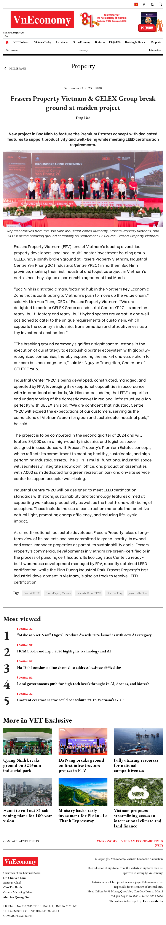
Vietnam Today (42, 42)
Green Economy (82, 42)
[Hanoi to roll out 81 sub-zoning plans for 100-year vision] (27, 791)
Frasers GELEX (32, 593)
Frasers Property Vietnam (58, 593)
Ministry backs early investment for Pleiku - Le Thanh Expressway (83, 816)
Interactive (155, 50)
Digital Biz (115, 42)
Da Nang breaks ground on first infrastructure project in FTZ (81, 765)
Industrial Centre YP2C (89, 593)
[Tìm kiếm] (160, 4)
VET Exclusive (21, 42)
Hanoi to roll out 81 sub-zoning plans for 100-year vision (27, 816)
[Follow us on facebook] (143, 4)
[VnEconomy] (136, 4)
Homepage (17, 68)
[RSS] (152, 4)
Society (84, 50)
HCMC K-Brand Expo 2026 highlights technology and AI (64, 651)
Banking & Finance (136, 42)
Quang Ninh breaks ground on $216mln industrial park (22, 765)
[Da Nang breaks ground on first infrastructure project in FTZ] (83, 741)
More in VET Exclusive (37, 720)
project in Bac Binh (137, 593)
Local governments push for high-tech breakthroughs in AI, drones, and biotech (83, 683)
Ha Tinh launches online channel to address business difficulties (69, 667)
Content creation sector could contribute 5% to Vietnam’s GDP (70, 699)
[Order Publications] (150, 21)
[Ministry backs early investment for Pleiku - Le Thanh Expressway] (83, 791)
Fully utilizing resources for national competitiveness (136, 765)
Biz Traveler (11, 50)
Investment (62, 42)
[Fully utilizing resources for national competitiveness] (138, 741)
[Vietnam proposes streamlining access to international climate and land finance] (138, 791)
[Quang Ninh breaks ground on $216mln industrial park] (27, 741)
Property (156, 42)
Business (100, 42)
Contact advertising (21, 841)
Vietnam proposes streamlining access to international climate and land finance (137, 818)
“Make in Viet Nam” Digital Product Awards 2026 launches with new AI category (84, 634)
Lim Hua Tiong (115, 593)
